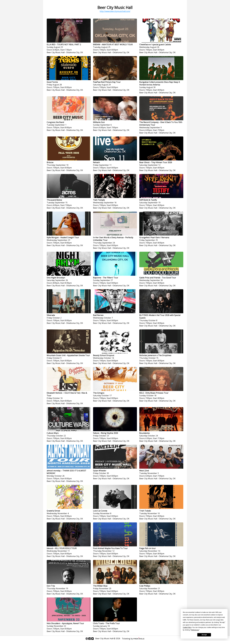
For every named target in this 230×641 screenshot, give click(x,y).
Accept (204, 635)
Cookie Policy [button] (187, 627)
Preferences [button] (195, 630)
